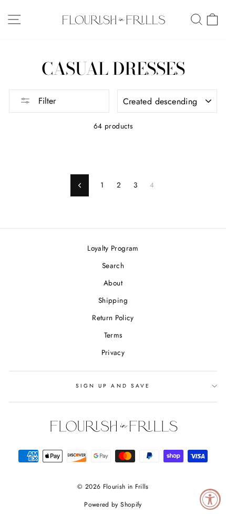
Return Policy (112, 317)
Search (113, 265)
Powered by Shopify (112, 504)
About (113, 283)
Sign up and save (113, 386)
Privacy (113, 352)
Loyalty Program (112, 248)
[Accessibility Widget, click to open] (210, 499)
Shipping (113, 300)
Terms (113, 335)
